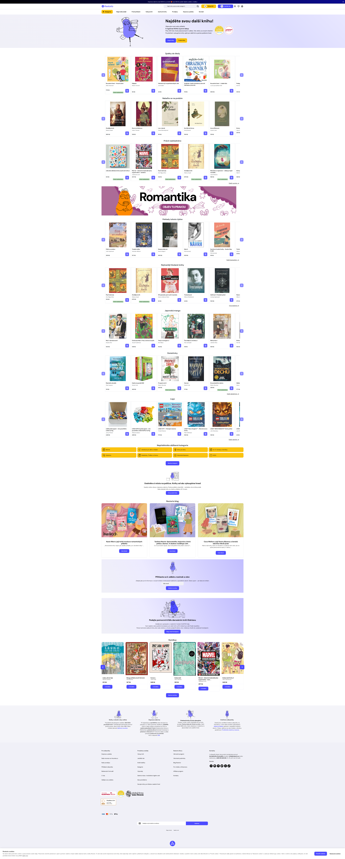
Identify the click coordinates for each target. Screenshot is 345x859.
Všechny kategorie (172, 463)
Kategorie (108, 12)
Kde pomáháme (142, 780)
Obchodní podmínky (179, 758)
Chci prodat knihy (172, 493)
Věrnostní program (178, 754)
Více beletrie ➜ (234, 306)
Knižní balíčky (141, 762)
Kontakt (201, 12)
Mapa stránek (169, 830)
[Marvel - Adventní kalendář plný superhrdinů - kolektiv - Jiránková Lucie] (209, 659)
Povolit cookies (320, 853)
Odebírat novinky (172, 588)
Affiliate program (178, 771)
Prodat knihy (181, 40)
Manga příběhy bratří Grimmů (135, 678)
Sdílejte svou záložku (107, 780)
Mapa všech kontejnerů (172, 631)
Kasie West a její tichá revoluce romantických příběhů (124, 543)
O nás (103, 775)
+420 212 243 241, (221, 758)
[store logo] (107, 6)
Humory (152, 678)
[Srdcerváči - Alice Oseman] (185, 659)
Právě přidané (136, 12)
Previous (103, 667)
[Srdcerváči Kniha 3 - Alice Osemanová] (233, 659)
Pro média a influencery (180, 767)
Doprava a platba (188, 12)
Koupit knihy (171, 40)
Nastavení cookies (335, 853)
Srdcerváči (177, 678)
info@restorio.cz (234, 756)
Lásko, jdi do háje (108, 678)
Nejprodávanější (121, 12)
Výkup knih (149, 12)
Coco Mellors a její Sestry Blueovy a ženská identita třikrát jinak (221, 543)
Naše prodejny (106, 762)
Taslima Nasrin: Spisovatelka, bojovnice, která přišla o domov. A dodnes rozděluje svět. (172, 543)
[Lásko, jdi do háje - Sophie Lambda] (113, 659)
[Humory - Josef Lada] (161, 659)
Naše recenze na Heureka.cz (110, 758)
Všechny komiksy (172, 695)
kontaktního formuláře (216, 756)
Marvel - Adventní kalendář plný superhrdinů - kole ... (208, 678)
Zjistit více (25, 855)
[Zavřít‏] (343, 2)
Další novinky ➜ (234, 183)
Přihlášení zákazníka (107, 767)
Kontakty (176, 775)
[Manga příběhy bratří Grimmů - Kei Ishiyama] (137, 659)
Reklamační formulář (107, 771)
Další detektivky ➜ (233, 394)
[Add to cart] (127, 91)
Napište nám (176, 830)
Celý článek (124, 551)
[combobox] (182, 6)
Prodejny (175, 12)
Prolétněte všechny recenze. (230, 730)
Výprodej (140, 771)
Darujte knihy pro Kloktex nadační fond (148, 784)
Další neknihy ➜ (234, 440)
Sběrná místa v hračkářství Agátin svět (148, 775)
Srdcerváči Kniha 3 (228, 678)
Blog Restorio (177, 762)
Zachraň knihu (162, 12)
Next (242, 667)
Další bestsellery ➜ (232, 260)
